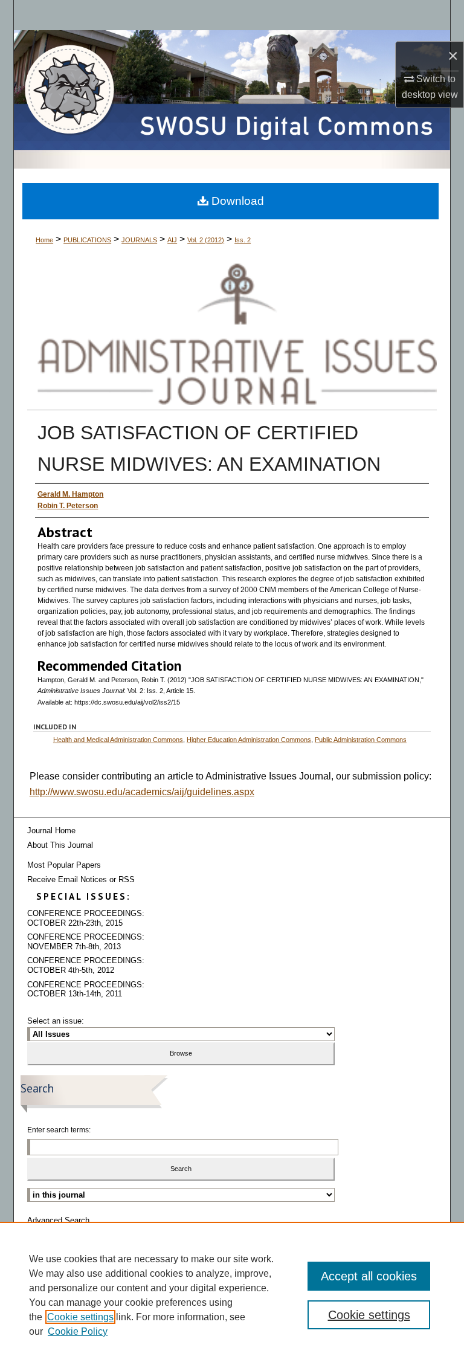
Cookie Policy (78, 1331)
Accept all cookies (369, 1276)
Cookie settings (80, 1317)
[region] (232, 1295)
